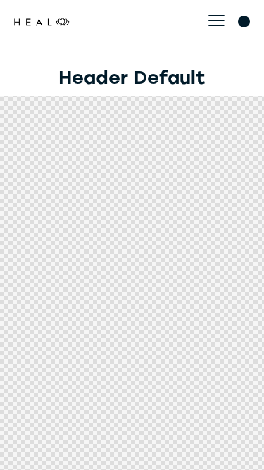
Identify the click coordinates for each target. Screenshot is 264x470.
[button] (216, 20)
